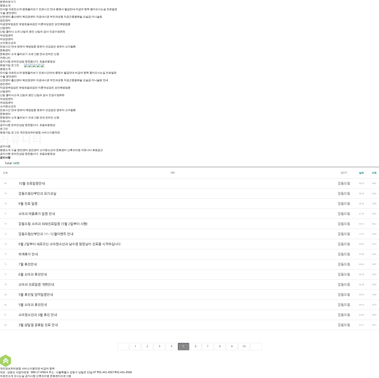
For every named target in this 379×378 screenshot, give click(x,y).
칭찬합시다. (32, 61)
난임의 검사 (42, 31)
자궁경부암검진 (9, 24)
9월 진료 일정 (24, 203)
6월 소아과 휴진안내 (29, 274)
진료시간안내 (47, 72)
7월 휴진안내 (24, 264)
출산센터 (16, 16)
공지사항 (5, 61)
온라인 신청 (52, 54)
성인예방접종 (62, 24)
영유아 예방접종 (26, 46)
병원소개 (5, 5)
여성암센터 (6, 35)
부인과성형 (56, 16)
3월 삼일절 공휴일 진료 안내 (34, 325)
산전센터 (5, 16)
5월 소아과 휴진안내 (29, 304)
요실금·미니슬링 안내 (95, 80)
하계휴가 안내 (24, 254)
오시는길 (19, 376)
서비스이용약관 (50, 132)
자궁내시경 (42, 16)
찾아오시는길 (98, 9)
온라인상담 (17, 61)
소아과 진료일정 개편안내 (32, 284)
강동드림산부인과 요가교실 (33, 193)
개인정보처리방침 (30, 132)
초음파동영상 (47, 61)
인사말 (4, 9)
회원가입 (5, 65)
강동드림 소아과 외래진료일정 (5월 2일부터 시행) (49, 223)
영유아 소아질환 (66, 46)
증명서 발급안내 (65, 9)
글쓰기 (372, 335)
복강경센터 (29, 16)
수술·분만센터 (8, 13)
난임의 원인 (27, 31)
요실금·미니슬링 (92, 16)
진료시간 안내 (47, 9)
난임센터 (5, 27)
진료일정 (112, 9)
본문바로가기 (8, 1)
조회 (374, 172)
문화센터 (5, 50)
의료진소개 (15, 9)
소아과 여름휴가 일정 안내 (33, 213)
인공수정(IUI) (57, 31)
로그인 (15, 65)
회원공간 (97, 150)
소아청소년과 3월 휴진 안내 (34, 314)
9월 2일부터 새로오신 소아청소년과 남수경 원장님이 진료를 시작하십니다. (66, 244)
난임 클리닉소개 (9, 95)
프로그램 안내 (36, 54)
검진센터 (5, 20)
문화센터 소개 (8, 54)
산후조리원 (73, 150)
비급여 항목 (82, 9)
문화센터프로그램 (60, 376)
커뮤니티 (5, 57)
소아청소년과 (8, 42)
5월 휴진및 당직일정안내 (32, 294)
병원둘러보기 (30, 9)
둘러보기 (22, 54)
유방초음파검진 (28, 24)
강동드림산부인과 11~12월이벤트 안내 (42, 234)
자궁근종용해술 (73, 16)
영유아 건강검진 (46, 46)
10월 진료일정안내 (28, 183)
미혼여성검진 (46, 24)
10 (244, 346)
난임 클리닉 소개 (10, 31)
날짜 (361, 172)
